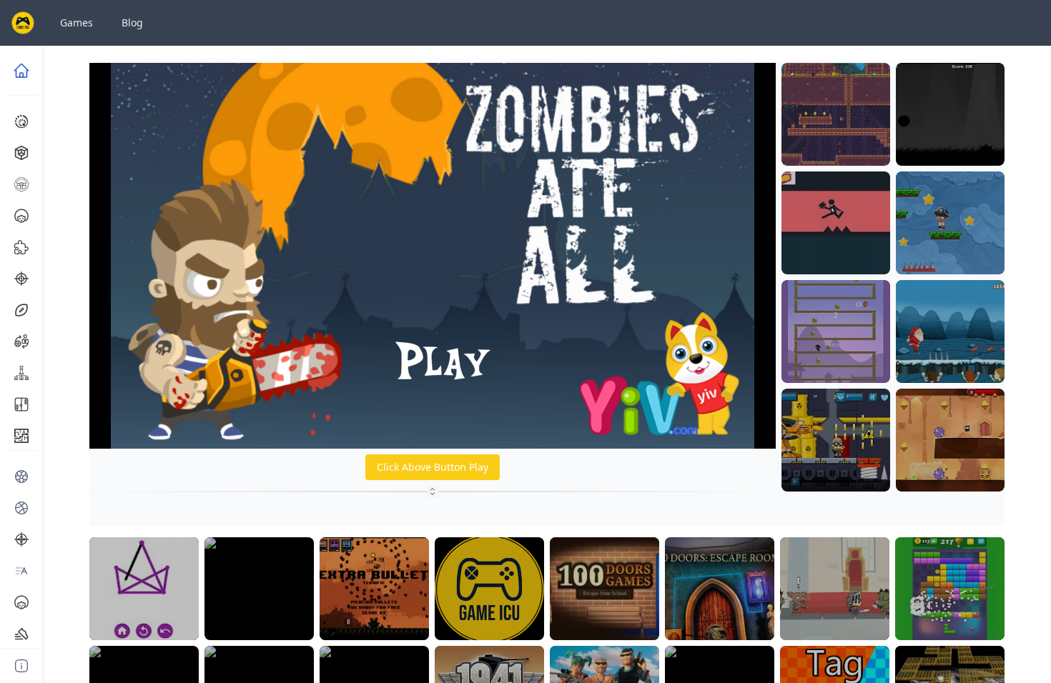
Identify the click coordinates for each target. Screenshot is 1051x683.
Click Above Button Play (432, 467)
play (836, 151)
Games (76, 22)
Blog (132, 22)
